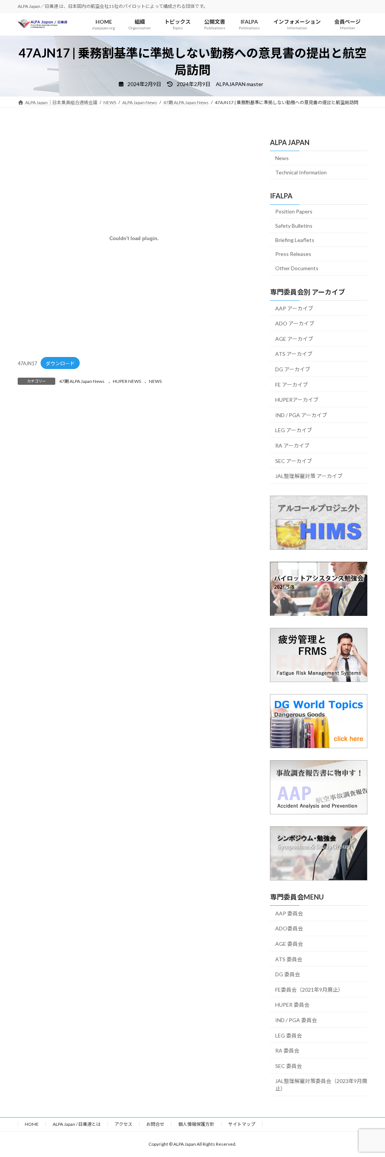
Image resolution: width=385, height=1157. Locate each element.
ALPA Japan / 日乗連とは (77, 1124)
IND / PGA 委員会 (296, 1020)
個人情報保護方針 (196, 1124)
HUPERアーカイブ (296, 399)
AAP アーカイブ (294, 308)
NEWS (155, 381)
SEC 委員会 (288, 1065)
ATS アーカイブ (293, 354)
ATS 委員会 (288, 959)
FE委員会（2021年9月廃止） (309, 989)
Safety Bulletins (293, 225)
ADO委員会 (289, 928)
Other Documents (296, 268)
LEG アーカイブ (293, 430)
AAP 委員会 (289, 913)
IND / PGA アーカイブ (301, 414)
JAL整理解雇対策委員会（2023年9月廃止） (321, 1085)
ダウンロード (60, 363)
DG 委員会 (287, 974)
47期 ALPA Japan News (82, 381)
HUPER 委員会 (292, 1004)
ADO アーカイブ (294, 323)
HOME (32, 1124)
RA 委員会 (287, 1050)
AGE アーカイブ (294, 338)
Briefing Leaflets (294, 239)
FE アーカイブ (291, 384)
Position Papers (293, 211)
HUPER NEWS (127, 381)
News (282, 158)
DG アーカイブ (292, 369)
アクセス (123, 1124)
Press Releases (293, 254)
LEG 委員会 (288, 1035)
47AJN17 (27, 363)
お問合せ (155, 1124)
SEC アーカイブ (293, 460)
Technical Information (301, 172)
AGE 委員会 (289, 944)
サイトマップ (241, 1124)
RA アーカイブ (292, 445)
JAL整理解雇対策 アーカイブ (309, 476)
